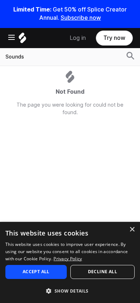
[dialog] (70, 262)
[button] (70, 290)
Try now (114, 37)
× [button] (132, 229)
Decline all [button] (102, 272)
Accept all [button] (36, 272)
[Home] (22, 39)
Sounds (14, 57)
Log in (78, 37)
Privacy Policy (67, 259)
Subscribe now (81, 17)
